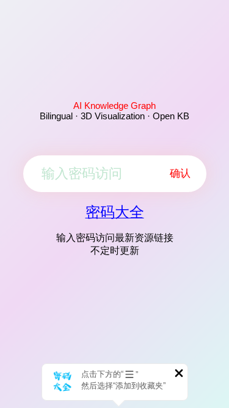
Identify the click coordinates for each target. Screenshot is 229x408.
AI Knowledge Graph (114, 105)
